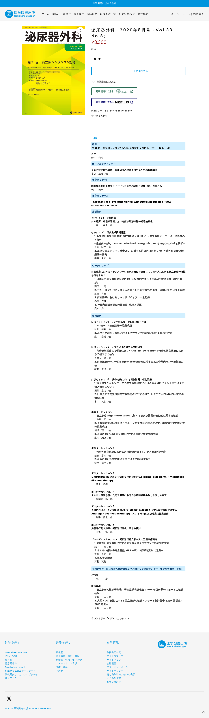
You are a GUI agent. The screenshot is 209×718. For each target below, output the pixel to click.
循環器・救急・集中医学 (69, 659)
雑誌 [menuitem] (55, 14)
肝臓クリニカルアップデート (20, 670)
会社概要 (111, 663)
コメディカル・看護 (66, 663)
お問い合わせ (114, 681)
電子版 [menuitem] (78, 14)
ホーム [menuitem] (46, 14)
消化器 (59, 652)
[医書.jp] (114, 94)
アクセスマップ (115, 656)
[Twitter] (9, 699)
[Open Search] (172, 14)
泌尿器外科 (11, 663)
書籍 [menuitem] (65, 14)
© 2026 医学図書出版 (16, 708)
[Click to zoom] (80, 30)
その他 (59, 670)
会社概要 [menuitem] (143, 14)
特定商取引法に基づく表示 (121, 674)
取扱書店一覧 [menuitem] (108, 14)
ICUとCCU (11, 656)
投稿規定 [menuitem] (92, 14)
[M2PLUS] (114, 105)
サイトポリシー (115, 670)
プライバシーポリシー (118, 667)
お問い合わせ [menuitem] (127, 14)
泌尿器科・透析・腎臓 (68, 656)
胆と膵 (8, 659)
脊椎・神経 (62, 667)
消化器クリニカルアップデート (21, 674)
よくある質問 (114, 678)
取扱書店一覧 (114, 652)
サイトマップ (114, 659)
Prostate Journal (15, 667)
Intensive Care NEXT (17, 652)
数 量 (96, 58)
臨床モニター (12, 678)
